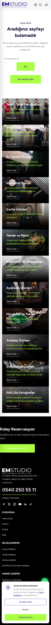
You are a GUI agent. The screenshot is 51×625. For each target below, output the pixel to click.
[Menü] (46, 4)
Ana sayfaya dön (26, 79)
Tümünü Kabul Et (25, 617)
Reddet (26, 610)
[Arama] (40, 4)
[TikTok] (30, 504)
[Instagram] (14, 504)
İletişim (5, 524)
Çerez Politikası (9, 549)
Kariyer (5, 529)
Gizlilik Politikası (9, 555)
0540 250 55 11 (19, 490)
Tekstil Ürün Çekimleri (11, 580)
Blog (4, 535)
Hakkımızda (7, 518)
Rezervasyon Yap (15, 448)
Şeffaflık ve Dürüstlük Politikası (15, 565)
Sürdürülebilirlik (9, 560)
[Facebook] (4, 504)
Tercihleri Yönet (25, 602)
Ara (25, 66)
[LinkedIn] (25, 504)
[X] (9, 504)
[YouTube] (20, 504)
